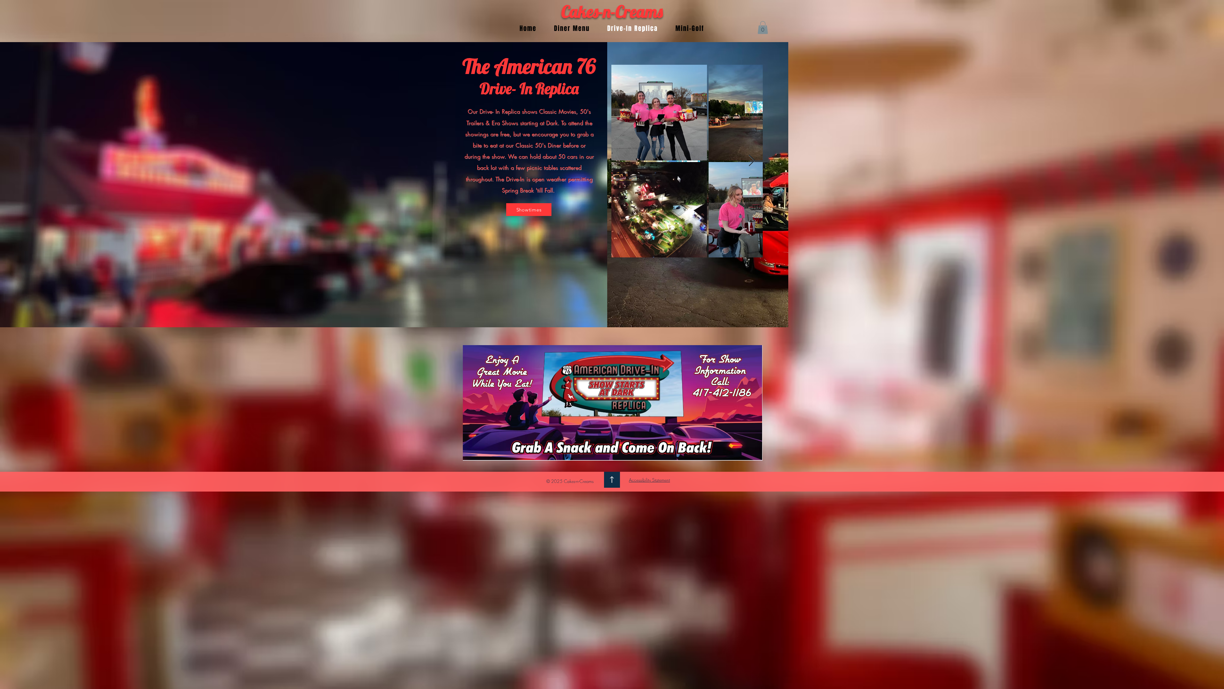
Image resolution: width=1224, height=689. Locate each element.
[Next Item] (751, 161)
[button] (762, 27)
